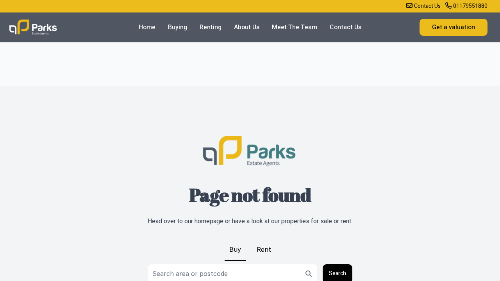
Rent (264, 249)
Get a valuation (453, 27)
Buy (235, 249)
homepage (209, 221)
